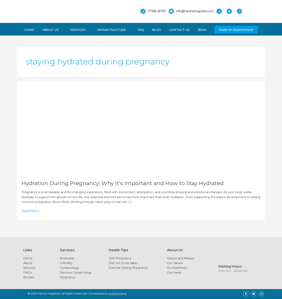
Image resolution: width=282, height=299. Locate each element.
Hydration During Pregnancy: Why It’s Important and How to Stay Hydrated (122, 183)
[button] (236, 30)
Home (28, 258)
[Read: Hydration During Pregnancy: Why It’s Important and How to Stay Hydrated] (101, 130)
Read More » (30, 211)
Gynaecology (69, 268)
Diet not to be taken (123, 263)
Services (29, 268)
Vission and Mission (181, 258)
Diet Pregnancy (120, 258)
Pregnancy (68, 277)
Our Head (174, 272)
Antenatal (67, 258)
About (27, 263)
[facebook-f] (221, 11)
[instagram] (240, 11)
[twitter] (231, 11)
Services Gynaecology (76, 272)
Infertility (66, 263)
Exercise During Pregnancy (128, 268)
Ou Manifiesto (177, 268)
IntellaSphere (117, 293)
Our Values (174, 263)
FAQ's (27, 272)
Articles (28, 277)
